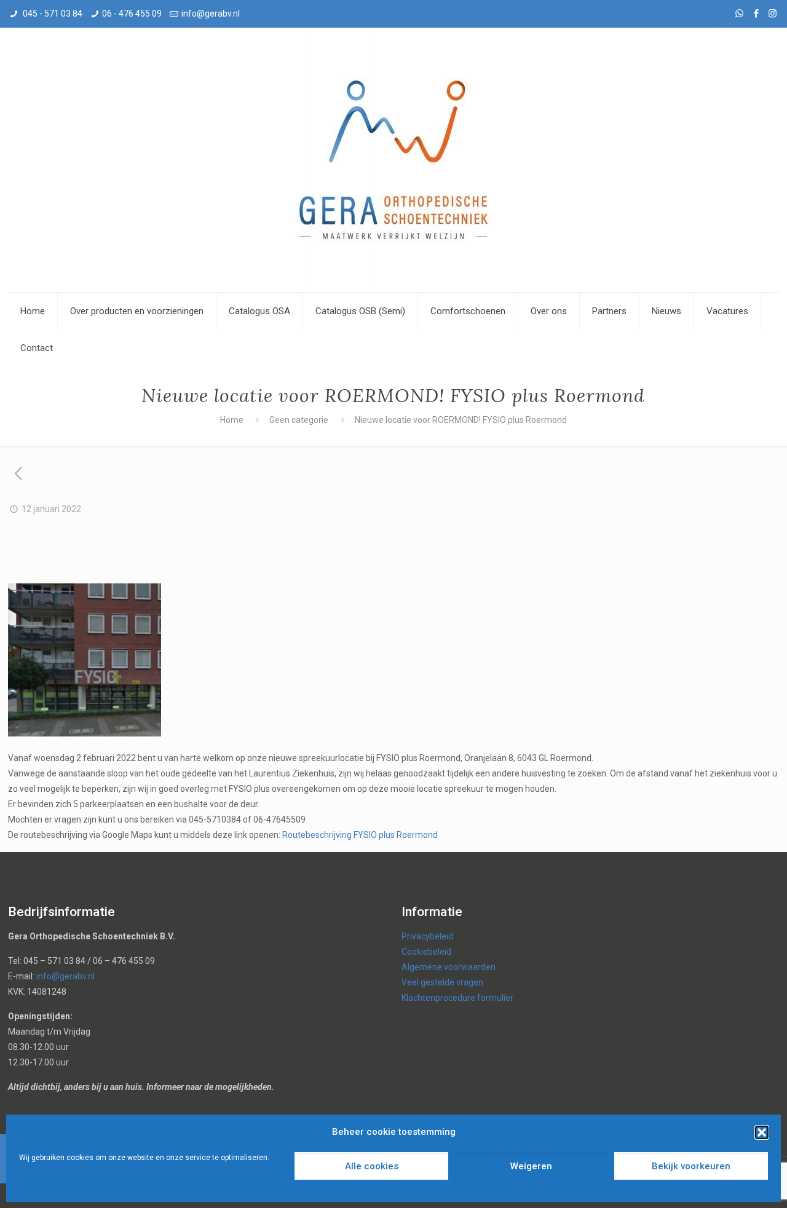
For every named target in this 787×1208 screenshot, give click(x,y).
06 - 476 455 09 (132, 13)
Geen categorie (298, 420)
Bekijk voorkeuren (691, 1166)
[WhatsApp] (739, 13)
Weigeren (531, 1166)
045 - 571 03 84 (51, 13)
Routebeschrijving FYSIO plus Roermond (360, 835)
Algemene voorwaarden (448, 967)
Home (231, 420)
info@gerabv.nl (210, 13)
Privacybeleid (427, 936)
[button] (762, 1132)
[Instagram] (772, 13)
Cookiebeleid (426, 952)
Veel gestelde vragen (442, 982)
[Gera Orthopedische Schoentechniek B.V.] (393, 160)
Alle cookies (371, 1166)
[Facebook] (755, 13)
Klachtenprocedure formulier (457, 998)
